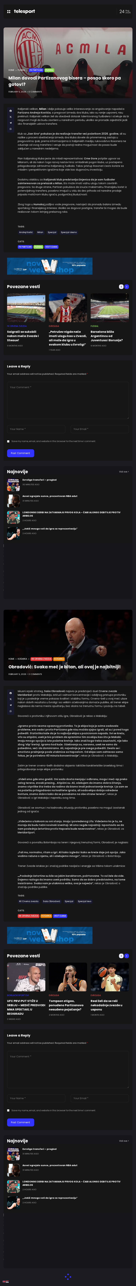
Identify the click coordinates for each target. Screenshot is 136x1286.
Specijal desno (69, 232)
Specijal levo (84, 901)
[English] (4, 1281)
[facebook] (11, 111)
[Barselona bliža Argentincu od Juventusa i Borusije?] (110, 307)
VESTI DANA (51, 246)
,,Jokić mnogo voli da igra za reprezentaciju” (50, 528)
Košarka (22, 659)
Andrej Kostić (26, 232)
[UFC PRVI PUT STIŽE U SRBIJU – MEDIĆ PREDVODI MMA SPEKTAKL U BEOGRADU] (26, 977)
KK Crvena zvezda (41, 659)
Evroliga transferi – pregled (39, 479)
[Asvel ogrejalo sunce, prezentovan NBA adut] (13, 501)
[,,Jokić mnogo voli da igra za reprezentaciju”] (13, 533)
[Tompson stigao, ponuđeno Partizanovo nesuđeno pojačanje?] (68, 977)
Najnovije (17, 472)
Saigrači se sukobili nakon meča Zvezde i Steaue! (23, 336)
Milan (40, 232)
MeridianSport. (26, 832)
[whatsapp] (11, 129)
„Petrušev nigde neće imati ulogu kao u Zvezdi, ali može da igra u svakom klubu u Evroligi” (68, 338)
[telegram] (11, 123)
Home (11, 70)
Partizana (23, 112)
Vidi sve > (124, 471)
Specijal (52, 232)
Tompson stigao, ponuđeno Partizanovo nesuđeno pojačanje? (66, 1005)
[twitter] (11, 117)
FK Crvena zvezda (17, 326)
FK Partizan (36, 70)
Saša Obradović (51, 901)
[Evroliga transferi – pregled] (13, 484)
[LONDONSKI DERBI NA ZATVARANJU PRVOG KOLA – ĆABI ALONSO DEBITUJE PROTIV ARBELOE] (13, 517)
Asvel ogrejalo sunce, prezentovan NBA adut (49, 496)
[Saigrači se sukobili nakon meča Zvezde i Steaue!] (26, 307)
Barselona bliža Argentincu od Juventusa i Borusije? (107, 336)
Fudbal (21, 70)
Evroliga (54, 326)
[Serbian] (7, 1281)
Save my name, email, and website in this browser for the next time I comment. (54, 441)
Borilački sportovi (18, 995)
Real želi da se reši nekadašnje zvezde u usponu (106, 1005)
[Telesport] (24, 11)
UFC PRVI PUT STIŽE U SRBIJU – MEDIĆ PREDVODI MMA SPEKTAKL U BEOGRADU (26, 1007)
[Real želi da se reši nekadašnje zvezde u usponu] (110, 977)
